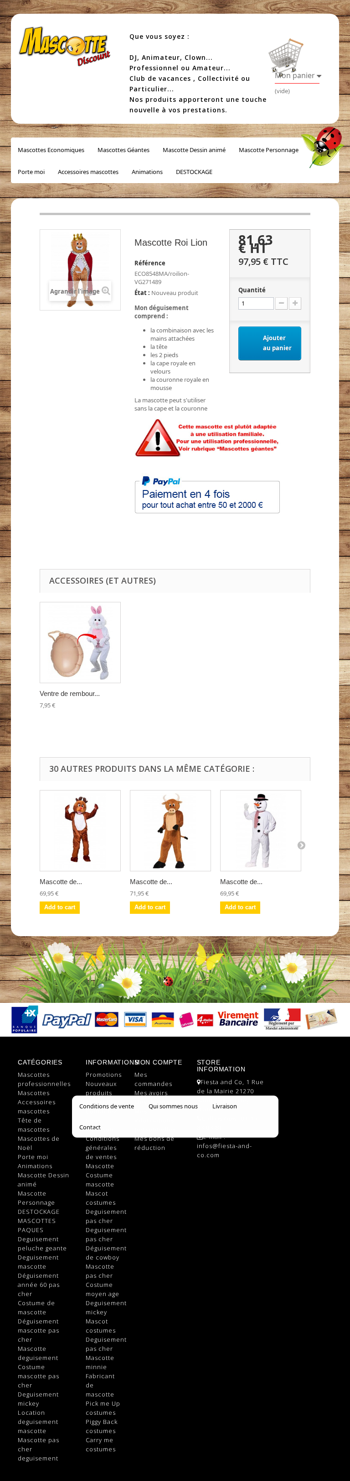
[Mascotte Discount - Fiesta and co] (65, 42)
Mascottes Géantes (123, 150)
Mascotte (100, 1166)
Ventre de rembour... (70, 693)
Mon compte (158, 1062)
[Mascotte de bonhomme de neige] (260, 830)
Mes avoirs (151, 1093)
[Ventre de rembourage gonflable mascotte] (80, 642)
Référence (149, 263)
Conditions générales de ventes (102, 1147)
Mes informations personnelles (155, 1120)
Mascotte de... (61, 881)
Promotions (104, 1074)
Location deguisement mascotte (38, 1421)
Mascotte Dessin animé (194, 150)
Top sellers (103, 1102)
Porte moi (31, 172)
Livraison (100, 1129)
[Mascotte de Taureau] (170, 830)
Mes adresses (155, 1102)
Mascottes (34, 1093)
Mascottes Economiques (51, 150)
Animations (147, 172)
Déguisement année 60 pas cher (39, 1284)
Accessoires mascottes (88, 172)
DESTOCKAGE (194, 172)
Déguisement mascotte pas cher (38, 1330)
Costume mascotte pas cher (38, 1376)
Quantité (252, 290)
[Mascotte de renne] (80, 830)
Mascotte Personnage (269, 150)
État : (142, 293)
